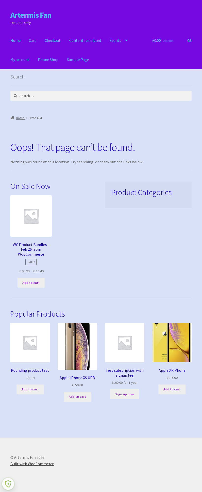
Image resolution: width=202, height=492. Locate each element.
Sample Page (78, 59)
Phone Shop (48, 59)
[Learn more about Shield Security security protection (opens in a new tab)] (8, 484)
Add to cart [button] (31, 282)
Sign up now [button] (124, 394)
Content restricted (85, 40)
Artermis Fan (30, 15)
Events (115, 40)
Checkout (53, 40)
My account (19, 59)
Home (15, 40)
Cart (32, 40)
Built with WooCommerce (32, 463)
